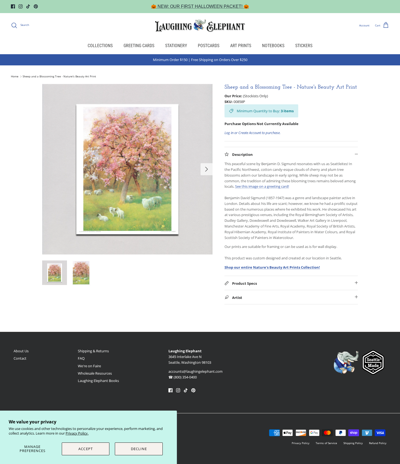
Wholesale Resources (95, 373)
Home (15, 76)
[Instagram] (21, 6)
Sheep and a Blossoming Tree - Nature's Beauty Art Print (59, 76)
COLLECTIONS (100, 45)
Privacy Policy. (77, 433)
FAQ (81, 358)
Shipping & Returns (93, 350)
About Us (21, 350)
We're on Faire (89, 365)
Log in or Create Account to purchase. (252, 132)
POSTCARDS (208, 45)
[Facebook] (13, 6)
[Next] (207, 169)
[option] (127, 169)
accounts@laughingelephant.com (195, 371)
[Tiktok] (28, 6)
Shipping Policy (353, 443)
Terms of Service (326, 443)
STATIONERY (176, 45)
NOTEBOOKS (273, 45)
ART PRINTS (240, 45)
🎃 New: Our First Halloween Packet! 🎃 (200, 6)
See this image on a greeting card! (262, 186)
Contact (20, 358)
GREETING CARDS (139, 45)
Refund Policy (377, 443)
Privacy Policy (300, 443)
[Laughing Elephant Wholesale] (200, 25)
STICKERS (303, 45)
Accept (85, 448)
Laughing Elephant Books (98, 380)
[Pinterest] (36, 6)
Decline (139, 448)
